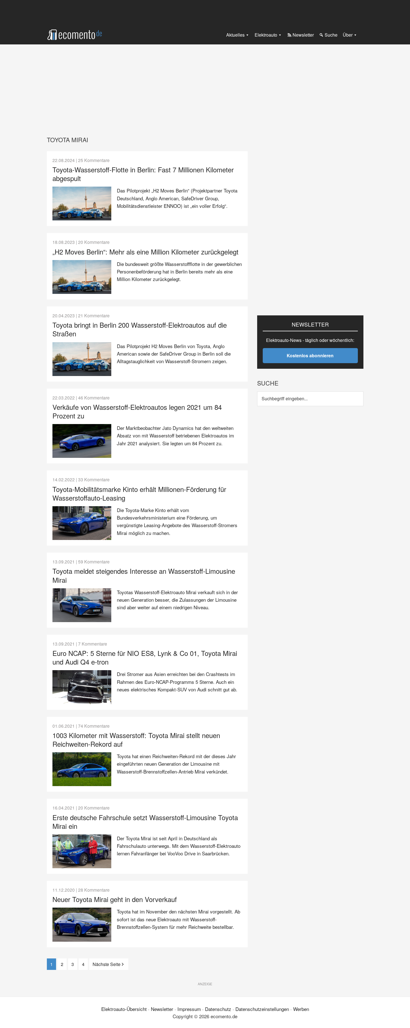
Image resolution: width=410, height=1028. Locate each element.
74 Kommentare (94, 726)
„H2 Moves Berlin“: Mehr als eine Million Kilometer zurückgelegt (145, 251)
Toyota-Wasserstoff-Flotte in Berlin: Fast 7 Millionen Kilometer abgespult (143, 174)
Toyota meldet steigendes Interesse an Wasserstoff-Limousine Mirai (143, 575)
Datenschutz (218, 1008)
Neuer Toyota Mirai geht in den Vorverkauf (114, 899)
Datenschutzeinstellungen (262, 1008)
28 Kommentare (94, 890)
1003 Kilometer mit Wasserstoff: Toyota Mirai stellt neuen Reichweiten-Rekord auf (136, 739)
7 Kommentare (92, 644)
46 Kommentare (94, 397)
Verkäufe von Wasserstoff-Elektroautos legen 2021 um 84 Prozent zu (137, 411)
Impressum (189, 1008)
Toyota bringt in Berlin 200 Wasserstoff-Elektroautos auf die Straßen (139, 329)
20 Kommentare (94, 242)
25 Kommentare (94, 160)
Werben (301, 1008)
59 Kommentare (94, 561)
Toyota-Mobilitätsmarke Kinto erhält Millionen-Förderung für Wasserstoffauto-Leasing (139, 493)
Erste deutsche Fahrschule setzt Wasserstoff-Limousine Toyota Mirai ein (145, 821)
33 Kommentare (94, 479)
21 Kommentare (94, 315)
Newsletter (162, 1008)
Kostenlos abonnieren (310, 355)
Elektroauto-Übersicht (124, 1008)
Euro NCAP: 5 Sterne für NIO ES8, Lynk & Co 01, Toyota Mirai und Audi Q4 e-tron (144, 657)
